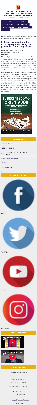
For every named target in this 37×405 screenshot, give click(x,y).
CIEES (4, 163)
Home (3, 36)
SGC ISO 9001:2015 (8, 148)
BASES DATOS (20, 21)
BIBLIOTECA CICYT (23, 27)
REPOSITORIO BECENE (9, 27)
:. (2, 171)
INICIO (4, 21)
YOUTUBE (4, 290)
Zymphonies (18, 403)
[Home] (18, 7)
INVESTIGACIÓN (21, 24)
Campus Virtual (7, 144)
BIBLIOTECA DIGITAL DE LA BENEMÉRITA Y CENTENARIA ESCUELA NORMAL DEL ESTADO (18, 13)
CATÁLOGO (11, 21)
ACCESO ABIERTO (7, 24)
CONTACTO (5, 30)
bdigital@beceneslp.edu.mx (20, 400)
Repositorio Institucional (10, 159)
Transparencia (7, 167)
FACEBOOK (4, 214)
